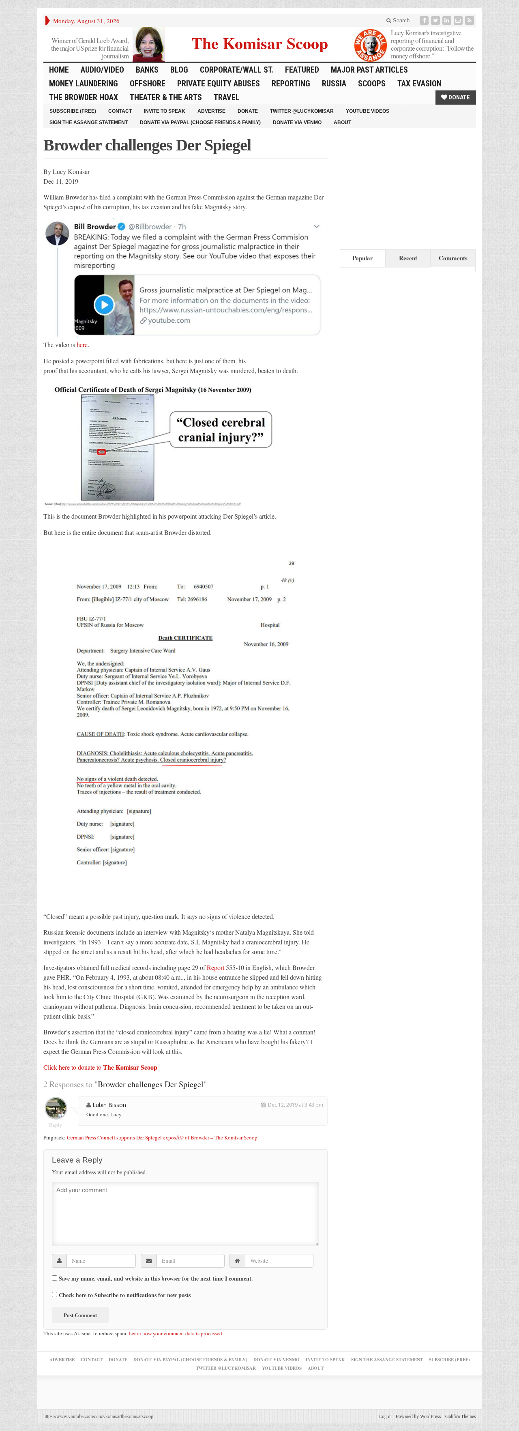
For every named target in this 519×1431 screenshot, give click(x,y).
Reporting (291, 83)
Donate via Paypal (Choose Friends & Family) (200, 122)
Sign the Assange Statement (88, 122)
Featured (302, 70)
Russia (334, 83)
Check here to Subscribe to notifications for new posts (124, 1295)
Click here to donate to (100, 1067)
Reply (55, 1124)
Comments (453, 257)
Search (400, 20)
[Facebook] (425, 20)
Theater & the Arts (166, 97)
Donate (458, 97)
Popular (362, 257)
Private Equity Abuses (218, 83)
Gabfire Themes (460, 1416)
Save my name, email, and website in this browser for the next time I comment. (156, 1278)
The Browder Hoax (83, 97)
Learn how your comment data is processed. (176, 1333)
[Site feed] (470, 20)
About (342, 122)
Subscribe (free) (72, 111)
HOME (59, 70)
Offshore (147, 83)
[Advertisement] (400, 187)
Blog (179, 70)
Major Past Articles (369, 70)
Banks (147, 70)
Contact (120, 111)
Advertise (211, 111)
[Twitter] (436, 20)
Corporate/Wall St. (236, 70)
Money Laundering (83, 83)
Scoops (372, 83)
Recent (408, 257)
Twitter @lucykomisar (302, 111)
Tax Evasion (419, 83)
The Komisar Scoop (259, 42)
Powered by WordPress (418, 1416)
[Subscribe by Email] (459, 20)
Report (215, 967)
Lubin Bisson (109, 1105)
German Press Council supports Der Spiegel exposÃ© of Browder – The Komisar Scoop (162, 1137)
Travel (227, 97)
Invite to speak (164, 111)
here (82, 344)
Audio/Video (102, 70)
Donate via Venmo (297, 122)
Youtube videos (367, 111)
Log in (385, 1416)
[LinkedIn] (447, 20)
